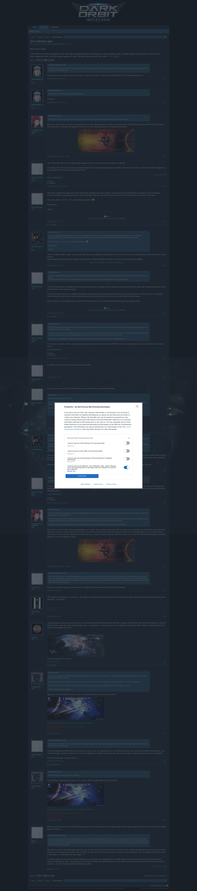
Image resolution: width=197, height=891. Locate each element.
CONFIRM (82, 476)
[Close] (138, 407)
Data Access (98, 484)
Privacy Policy (111, 484)
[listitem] (98, 438)
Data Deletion (86, 484)
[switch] (127, 443)
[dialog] (98, 445)
